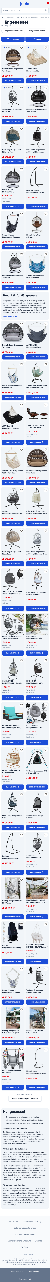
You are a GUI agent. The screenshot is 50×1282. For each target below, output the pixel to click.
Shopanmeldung (17, 1271)
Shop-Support (34, 1271)
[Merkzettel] (46, 4)
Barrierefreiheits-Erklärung (19, 1241)
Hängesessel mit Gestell (13, 31)
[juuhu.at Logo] (25, 4)
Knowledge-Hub (25, 1279)
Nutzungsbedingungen (25, 1234)
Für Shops (25, 1247)
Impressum (13, 1221)
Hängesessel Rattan (37, 31)
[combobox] (25, 10)
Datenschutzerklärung (31, 1221)
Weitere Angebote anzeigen (25, 1099)
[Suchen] (46, 10)
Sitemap (38, 1241)
